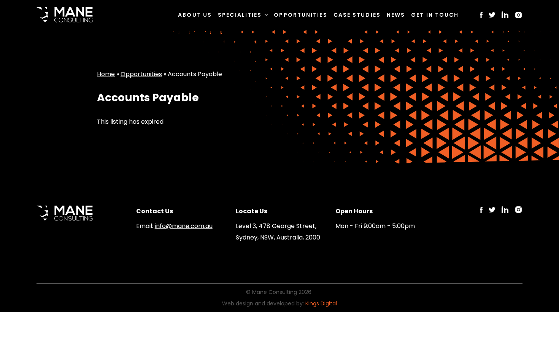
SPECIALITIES (240, 15)
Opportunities (300, 15)
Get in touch (435, 15)
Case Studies (357, 15)
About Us (195, 15)
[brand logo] (65, 14)
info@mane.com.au (184, 226)
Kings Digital (321, 303)
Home (106, 74)
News (396, 15)
